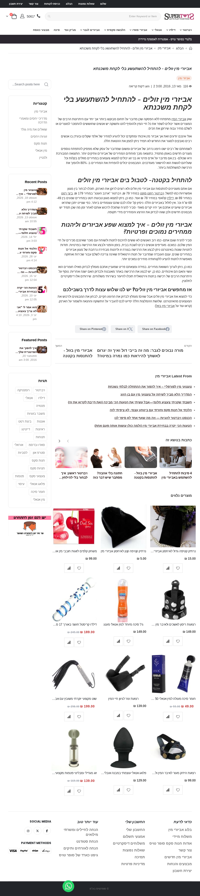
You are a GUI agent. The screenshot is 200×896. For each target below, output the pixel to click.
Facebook (47, 831)
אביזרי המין (178, 119)
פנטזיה (40, 405)
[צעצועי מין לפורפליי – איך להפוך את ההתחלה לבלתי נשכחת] (42, 191)
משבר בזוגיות (36, 413)
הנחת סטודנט (87, 841)
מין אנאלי (41, 150)
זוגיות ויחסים (39, 136)
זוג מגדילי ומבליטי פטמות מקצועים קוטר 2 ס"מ (74, 773)
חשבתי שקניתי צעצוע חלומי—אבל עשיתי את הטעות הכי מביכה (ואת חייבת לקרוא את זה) (130, 402)
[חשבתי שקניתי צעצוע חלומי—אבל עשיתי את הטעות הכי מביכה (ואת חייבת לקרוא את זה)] (42, 230)
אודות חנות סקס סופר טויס (170, 843)
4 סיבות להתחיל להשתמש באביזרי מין (177, 475)
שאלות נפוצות (86, 4)
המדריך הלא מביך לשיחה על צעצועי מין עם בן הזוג (156, 394)
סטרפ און (39, 452)
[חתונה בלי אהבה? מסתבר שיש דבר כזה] (106, 457)
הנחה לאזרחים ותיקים (80, 848)
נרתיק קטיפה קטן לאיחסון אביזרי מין (123, 551)
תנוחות (40, 437)
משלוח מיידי (182, 837)
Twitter (37, 831)
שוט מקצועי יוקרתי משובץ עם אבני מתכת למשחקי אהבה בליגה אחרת (74, 698)
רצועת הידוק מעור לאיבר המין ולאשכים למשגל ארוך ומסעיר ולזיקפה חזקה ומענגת (173, 773)
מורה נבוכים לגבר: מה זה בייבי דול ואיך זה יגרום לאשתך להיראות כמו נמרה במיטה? (144, 351)
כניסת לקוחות (52, 4)
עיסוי (21, 484)
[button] (59, 441)
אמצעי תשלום (134, 837)
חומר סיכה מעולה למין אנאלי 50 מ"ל (173, 698)
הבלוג (69, 4)
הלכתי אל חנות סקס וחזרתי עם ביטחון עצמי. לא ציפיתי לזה (151, 410)
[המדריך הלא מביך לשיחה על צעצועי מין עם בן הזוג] (42, 211)
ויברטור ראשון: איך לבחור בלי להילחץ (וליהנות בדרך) (74, 476)
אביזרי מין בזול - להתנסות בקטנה (73, 351)
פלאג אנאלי (37, 484)
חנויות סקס (37, 468)
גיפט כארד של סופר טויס (78, 855)
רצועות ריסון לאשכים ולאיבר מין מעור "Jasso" (173, 624)
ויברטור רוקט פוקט (152, 193)
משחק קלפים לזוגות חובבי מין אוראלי (74, 551)
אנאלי (29, 398)
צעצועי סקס (37, 476)
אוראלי (18, 445)
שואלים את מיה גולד (34, 129)
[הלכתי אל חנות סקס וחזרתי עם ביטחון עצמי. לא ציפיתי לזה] (42, 250)
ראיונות (40, 429)
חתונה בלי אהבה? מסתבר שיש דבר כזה (107, 475)
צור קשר (33, 4)
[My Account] (22, 16)
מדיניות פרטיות (133, 864)
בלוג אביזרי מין (180, 830)
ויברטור (40, 390)
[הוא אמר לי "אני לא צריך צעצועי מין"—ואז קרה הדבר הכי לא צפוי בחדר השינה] (42, 308)
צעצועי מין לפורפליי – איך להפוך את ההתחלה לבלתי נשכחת (150, 386)
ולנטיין (43, 157)
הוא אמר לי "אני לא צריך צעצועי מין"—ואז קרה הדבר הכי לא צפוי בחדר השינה (26, 309)
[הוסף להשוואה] (167, 568)
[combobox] (103, 16)
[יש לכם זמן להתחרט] (29, 516)
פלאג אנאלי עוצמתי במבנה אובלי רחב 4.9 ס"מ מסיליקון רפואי (123, 773)
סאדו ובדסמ (37, 445)
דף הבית (190, 48)
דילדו (170, 198)
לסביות (22, 452)
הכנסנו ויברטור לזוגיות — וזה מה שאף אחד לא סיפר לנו (153, 418)
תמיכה (140, 857)
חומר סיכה (38, 491)
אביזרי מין (164, 48)
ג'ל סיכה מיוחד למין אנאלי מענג (123, 624)
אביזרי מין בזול (165, 306)
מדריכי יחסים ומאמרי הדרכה (33, 120)
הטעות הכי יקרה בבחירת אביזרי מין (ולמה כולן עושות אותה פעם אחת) (143, 425)
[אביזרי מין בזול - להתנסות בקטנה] (141, 457)
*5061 (31, 16)
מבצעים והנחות (179, 864)
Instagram (28, 831)
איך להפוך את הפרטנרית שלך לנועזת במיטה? (27, 350)
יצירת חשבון (16, 4)
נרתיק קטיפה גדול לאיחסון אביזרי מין (173, 551)
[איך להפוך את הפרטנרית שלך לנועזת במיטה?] (42, 349)
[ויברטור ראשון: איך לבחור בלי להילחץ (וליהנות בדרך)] (71, 457)
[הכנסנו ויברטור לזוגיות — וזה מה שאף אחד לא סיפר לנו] (42, 269)
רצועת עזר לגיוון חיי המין (123, 698)
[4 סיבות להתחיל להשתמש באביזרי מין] (175, 457)
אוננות (41, 421)
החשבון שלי (135, 830)
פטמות (19, 476)
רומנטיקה (23, 390)
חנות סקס (40, 143)
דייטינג (25, 429)
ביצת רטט (24, 421)
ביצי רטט (67, 193)
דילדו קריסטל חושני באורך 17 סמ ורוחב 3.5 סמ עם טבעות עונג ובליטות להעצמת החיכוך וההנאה (74, 624)
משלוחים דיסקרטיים (129, 843)
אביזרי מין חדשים (178, 857)
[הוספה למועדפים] (178, 568)
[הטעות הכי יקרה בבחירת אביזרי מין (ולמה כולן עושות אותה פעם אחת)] (42, 289)
